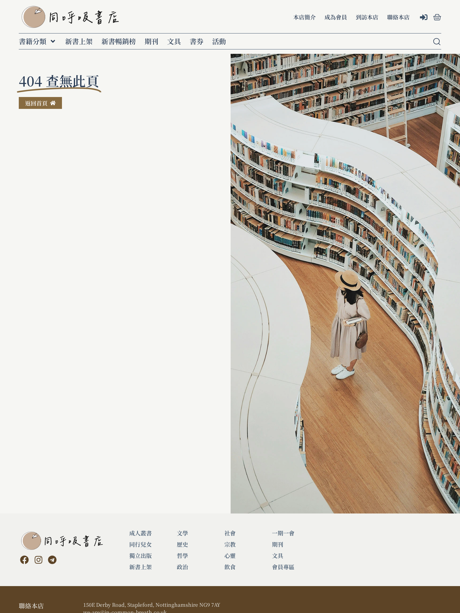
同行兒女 (140, 544)
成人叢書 (140, 533)
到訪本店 (367, 17)
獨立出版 (140, 555)
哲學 (182, 555)
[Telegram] (52, 559)
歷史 (182, 544)
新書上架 (79, 41)
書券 (196, 41)
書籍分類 (32, 41)
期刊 (151, 41)
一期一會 (283, 533)
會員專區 (283, 567)
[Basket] (437, 17)
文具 (174, 41)
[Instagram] (38, 559)
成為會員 (336, 17)
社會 (230, 533)
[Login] (424, 17)
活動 (219, 41)
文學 (182, 533)
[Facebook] (24, 559)
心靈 (230, 555)
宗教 (230, 544)
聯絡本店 (398, 17)
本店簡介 (304, 17)
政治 (182, 567)
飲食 (230, 567)
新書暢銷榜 (118, 41)
